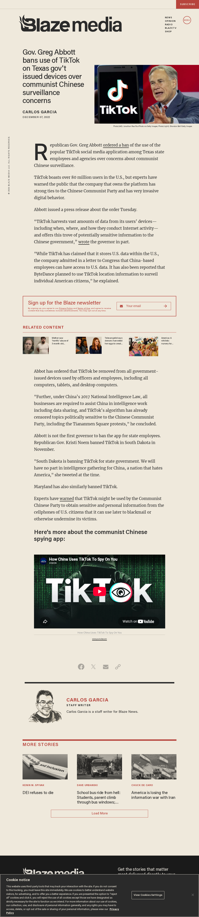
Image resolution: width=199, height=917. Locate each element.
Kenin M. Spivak (33, 785)
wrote (83, 241)
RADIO (169, 25)
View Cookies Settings (148, 895)
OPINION (170, 21)
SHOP (168, 32)
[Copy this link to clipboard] (118, 667)
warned (67, 498)
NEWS (168, 18)
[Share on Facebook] (81, 667)
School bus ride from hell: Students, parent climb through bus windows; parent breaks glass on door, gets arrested (98, 798)
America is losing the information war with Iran (153, 795)
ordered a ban (116, 145)
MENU (187, 20)
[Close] (193, 895)
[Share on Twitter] (93, 667)
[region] (99, 895)
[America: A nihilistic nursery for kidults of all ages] (143, 346)
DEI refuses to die (38, 793)
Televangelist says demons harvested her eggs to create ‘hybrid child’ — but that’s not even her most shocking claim (114, 341)
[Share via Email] (105, 667)
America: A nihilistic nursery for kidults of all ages (167, 341)
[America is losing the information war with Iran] (153, 766)
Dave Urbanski (87, 785)
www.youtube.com (99, 639)
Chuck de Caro (142, 785)
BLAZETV (170, 28)
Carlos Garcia (40, 112)
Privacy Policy (66, 309)
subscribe (187, 4)
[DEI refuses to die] (45, 766)
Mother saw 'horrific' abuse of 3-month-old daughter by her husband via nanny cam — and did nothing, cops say (61, 341)
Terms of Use (84, 309)
